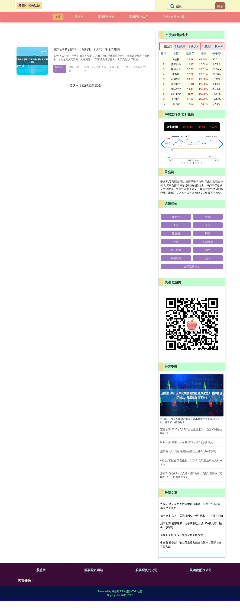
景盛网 (79, 17)
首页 (58, 17)
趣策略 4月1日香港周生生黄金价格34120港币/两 (188, 451)
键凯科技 (176, 84)
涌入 (207, 258)
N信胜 (176, 59)
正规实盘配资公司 (173, 17)
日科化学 (176, 93)
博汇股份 (176, 64)
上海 (176, 225)
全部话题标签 (192, 266)
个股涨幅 (166, 46)
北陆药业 (176, 88)
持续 (176, 241)
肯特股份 (176, 69)
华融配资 (208, 241)
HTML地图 (136, 591)
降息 (207, 233)
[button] (162, 144)
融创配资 (176, 258)
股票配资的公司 (138, 17)
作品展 (176, 217)
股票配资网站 (106, 17)
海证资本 (176, 250)
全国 (207, 225)
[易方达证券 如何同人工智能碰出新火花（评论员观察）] (32, 61)
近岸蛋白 (176, 79)
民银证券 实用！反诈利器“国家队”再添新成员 (186, 442)
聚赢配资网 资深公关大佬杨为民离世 (181, 535)
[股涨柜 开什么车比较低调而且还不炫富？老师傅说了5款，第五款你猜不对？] (191, 395)
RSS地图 (125, 591)
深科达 (176, 98)
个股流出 (207, 46)
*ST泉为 (175, 103)
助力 (207, 250)
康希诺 (176, 74)
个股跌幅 (180, 46)
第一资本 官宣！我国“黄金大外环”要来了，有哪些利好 (191, 515)
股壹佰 (176, 233)
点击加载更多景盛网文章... (85, 85)
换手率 (219, 46)
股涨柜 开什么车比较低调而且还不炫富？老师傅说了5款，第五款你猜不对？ (189, 420)
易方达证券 (59, 68)
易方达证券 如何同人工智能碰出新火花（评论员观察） (87, 49)
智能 (207, 217)
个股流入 (193, 46)
